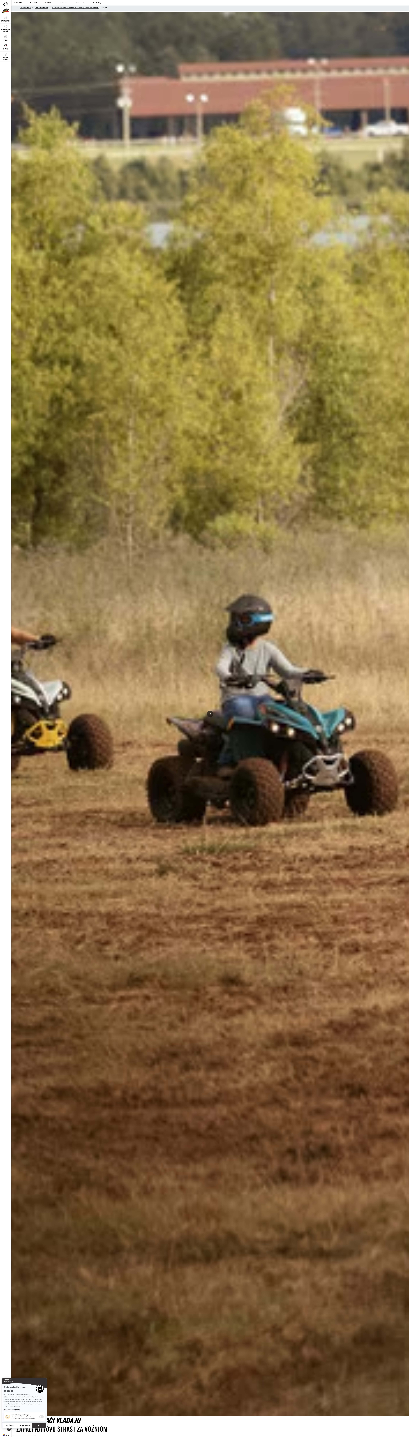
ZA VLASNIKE (48, 3)
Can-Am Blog (97, 3)
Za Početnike (64, 3)
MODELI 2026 (18, 3)
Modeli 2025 (33, 3)
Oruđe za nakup (80, 3)
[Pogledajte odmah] (210, 714)
